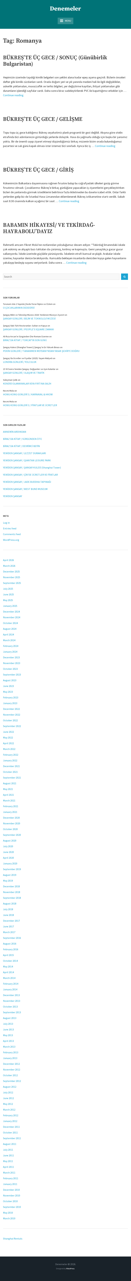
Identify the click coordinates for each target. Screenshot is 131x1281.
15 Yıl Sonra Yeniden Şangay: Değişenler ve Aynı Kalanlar (29, 369)
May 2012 (8, 1103)
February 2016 (10, 949)
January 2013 (10, 1058)
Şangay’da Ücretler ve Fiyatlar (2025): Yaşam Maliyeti (27, 358)
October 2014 (10, 960)
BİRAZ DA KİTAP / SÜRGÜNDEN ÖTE (22, 438)
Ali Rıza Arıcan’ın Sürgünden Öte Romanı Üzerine (26, 336)
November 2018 (11, 892)
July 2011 (8, 1149)
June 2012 (8, 1098)
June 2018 (8, 915)
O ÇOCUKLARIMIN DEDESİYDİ (19, 307)
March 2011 (9, 1172)
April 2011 (8, 1166)
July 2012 (8, 1092)
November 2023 (11, 663)
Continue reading (13, 95)
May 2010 (8, 1212)
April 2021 (8, 794)
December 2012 (11, 1063)
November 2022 (11, 714)
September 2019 (12, 869)
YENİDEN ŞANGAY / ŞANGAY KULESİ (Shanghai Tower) (32, 467)
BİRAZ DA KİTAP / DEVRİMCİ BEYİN (21, 446)
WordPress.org (11, 539)
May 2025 (8, 600)
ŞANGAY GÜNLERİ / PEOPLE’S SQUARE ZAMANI (28, 329)
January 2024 (10, 651)
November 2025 (11, 577)
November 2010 (11, 1195)
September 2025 (12, 583)
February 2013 (10, 1052)
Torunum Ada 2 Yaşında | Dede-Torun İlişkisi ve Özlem (28, 304)
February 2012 (10, 1115)
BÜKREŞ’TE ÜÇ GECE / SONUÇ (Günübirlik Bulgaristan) (55, 60)
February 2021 (10, 806)
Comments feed (12, 534)
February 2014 (10, 983)
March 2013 (9, 1046)
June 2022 (8, 731)
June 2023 (8, 686)
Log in (6, 522)
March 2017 (9, 932)
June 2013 (8, 1029)
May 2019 (8, 880)
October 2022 (10, 720)
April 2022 (8, 743)
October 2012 (10, 1075)
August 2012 (9, 1086)
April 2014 (8, 972)
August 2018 (9, 903)
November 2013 (11, 1000)
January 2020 (10, 863)
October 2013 (10, 1006)
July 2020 (8, 846)
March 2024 (9, 640)
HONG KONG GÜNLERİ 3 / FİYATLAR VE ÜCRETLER (30, 405)
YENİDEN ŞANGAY (12, 496)
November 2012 (11, 1069)
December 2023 (11, 657)
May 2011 (8, 1161)
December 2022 (11, 708)
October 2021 (10, 771)
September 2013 (12, 1012)
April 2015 (8, 955)
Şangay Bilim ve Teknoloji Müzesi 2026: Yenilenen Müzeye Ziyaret (33, 314)
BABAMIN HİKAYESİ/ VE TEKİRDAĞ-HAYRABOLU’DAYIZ (49, 228)
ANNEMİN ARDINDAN (14, 431)
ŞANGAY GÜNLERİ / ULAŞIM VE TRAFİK (23, 372)
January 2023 (10, 703)
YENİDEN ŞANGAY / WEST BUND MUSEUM (25, 489)
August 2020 (9, 840)
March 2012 (9, 1109)
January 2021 (10, 812)
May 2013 (8, 1035)
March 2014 (9, 978)
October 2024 (10, 623)
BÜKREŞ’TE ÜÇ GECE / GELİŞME (42, 119)
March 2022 (9, 749)
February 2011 (10, 1178)
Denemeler (65, 9)
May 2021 (8, 789)
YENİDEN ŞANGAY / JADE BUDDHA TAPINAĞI (27, 481)
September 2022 (12, 726)
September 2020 (12, 834)
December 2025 (11, 571)
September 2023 (12, 674)
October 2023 (10, 668)
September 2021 (12, 777)
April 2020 (8, 857)
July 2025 (8, 588)
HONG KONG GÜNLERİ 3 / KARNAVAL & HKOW (28, 394)
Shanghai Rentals (12, 1238)
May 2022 (8, 737)
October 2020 (10, 829)
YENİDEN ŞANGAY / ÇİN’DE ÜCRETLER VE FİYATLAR (30, 474)
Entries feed (9, 528)
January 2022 (10, 760)
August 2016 (9, 943)
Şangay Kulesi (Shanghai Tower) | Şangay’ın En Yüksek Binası (31, 347)
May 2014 (8, 966)
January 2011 (10, 1184)
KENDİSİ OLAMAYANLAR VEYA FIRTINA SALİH (27, 383)
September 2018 (12, 897)
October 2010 (10, 1201)
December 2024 (11, 611)
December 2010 (11, 1189)
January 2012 (10, 1121)
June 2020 (8, 852)
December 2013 (11, 995)
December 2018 (11, 886)
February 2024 (10, 645)
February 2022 (10, 754)
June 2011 (8, 1155)
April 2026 (8, 560)
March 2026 (9, 565)
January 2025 (10, 605)
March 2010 (9, 1218)
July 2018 (8, 909)
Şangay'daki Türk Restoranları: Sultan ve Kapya (25, 325)
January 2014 (10, 989)
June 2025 (8, 594)
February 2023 (10, 697)
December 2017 (11, 920)
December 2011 (11, 1126)
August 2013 (9, 1018)
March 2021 (9, 800)
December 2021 (11, 766)
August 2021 (9, 783)
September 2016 (12, 937)
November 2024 (11, 617)
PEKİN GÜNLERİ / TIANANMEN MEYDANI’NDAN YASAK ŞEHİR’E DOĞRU (41, 351)
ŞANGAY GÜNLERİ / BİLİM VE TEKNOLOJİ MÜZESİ (29, 318)
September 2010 (12, 1206)
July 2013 (8, 1023)
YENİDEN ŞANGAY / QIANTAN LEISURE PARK (27, 460)
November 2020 (11, 823)
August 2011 (9, 1144)
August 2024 (9, 628)
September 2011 (12, 1138)
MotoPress (70, 1268)
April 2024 (8, 634)
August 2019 (9, 874)
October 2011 (10, 1132)
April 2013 (8, 1040)
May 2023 (8, 691)
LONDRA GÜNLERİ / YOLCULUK (19, 362)
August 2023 (9, 680)
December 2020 (11, 817)
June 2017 (8, 926)
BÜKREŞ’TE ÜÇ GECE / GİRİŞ (38, 170)
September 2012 (12, 1081)
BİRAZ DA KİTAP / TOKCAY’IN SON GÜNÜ (25, 340)
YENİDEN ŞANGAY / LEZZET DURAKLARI (24, 453)
